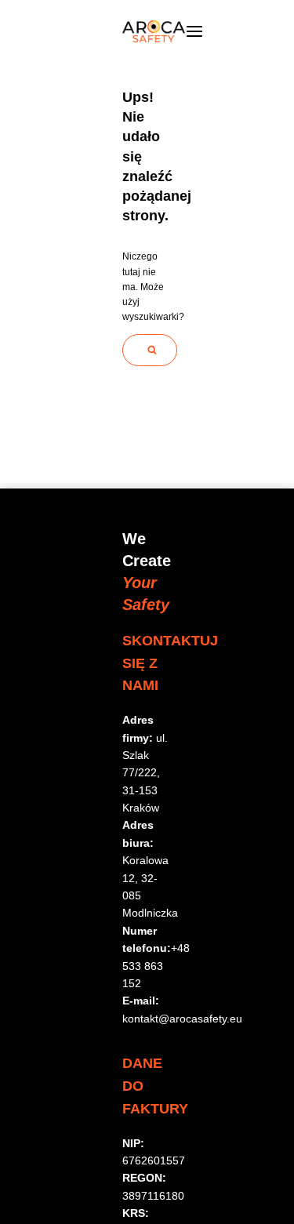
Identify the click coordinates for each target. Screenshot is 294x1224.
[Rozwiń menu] (194, 31)
